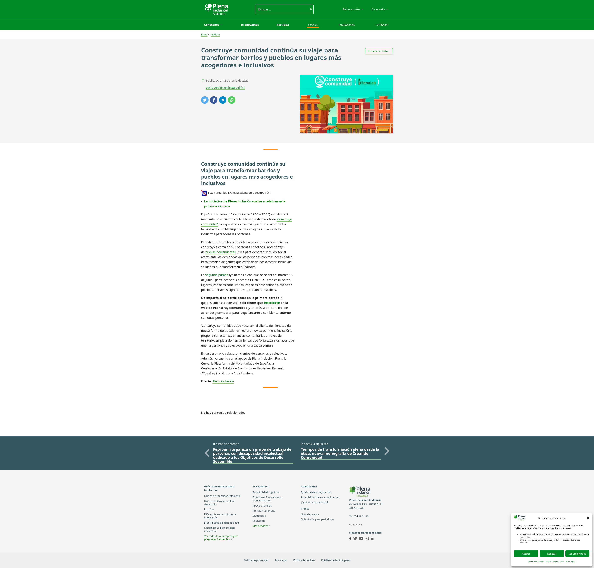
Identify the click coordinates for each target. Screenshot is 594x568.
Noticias (313, 24)
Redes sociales (351, 9)
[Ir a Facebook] (350, 539)
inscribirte (272, 303)
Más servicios (260, 526)
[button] (587, 518)
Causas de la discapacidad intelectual (219, 529)
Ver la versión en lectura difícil (225, 87)
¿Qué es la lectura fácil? (314, 502)
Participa (283, 24)
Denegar (551, 553)
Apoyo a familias (262, 505)
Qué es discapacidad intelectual (222, 496)
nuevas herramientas (220, 252)
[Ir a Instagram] (367, 539)
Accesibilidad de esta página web (320, 497)
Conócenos (211, 24)
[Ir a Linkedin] (372, 539)
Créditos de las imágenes (336, 560)
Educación (259, 521)
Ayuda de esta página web (316, 492)
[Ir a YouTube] (361, 539)
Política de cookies (536, 561)
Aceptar (526, 553)
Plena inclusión (223, 381)
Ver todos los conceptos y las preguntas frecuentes (221, 537)
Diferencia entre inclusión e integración (220, 516)
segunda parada (216, 275)
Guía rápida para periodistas (317, 519)
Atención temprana (264, 510)
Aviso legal (570, 561)
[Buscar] (311, 9)
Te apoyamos (250, 24)
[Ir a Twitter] (355, 539)
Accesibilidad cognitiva (266, 492)
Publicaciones (347, 24)
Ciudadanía (259, 515)
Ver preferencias (577, 553)
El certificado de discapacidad (221, 522)
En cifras (209, 509)
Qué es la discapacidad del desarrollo (219, 502)
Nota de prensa (310, 514)
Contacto (354, 524)
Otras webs (378, 9)
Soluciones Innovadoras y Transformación (268, 499)
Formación (382, 24)
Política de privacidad (555, 561)
